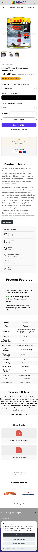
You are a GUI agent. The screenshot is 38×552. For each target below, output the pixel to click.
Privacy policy (7, 548)
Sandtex (25, 322)
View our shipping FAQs (19, 414)
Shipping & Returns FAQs (19, 144)
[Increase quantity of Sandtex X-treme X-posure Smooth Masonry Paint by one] (34, 114)
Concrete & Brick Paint (16, 8)
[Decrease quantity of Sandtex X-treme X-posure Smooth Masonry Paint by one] (12, 114)
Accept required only (19, 539)
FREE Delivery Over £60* (19, 142)
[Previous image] (4, 32)
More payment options (19, 130)
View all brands (19, 474)
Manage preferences (19, 543)
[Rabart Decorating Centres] (19, 2)
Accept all (19, 535)
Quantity (4, 114)
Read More (7, 222)
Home (3, 8)
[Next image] (34, 32)
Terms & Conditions (18, 548)
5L (18, 97)
